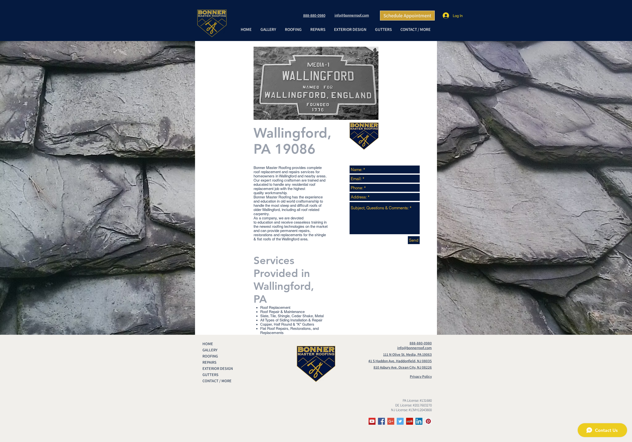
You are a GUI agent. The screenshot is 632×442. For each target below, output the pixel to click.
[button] (293, 29)
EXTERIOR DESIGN (217, 368)
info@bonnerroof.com (352, 15)
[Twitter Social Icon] (400, 421)
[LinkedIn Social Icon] (418, 421)
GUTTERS (210, 374)
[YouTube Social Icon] (372, 421)
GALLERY (209, 350)
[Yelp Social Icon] (409, 421)
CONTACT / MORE (217, 380)
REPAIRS (209, 362)
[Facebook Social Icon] (381, 421)
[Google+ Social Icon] (390, 421)
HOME (207, 343)
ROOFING (210, 356)
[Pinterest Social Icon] (428, 421)
